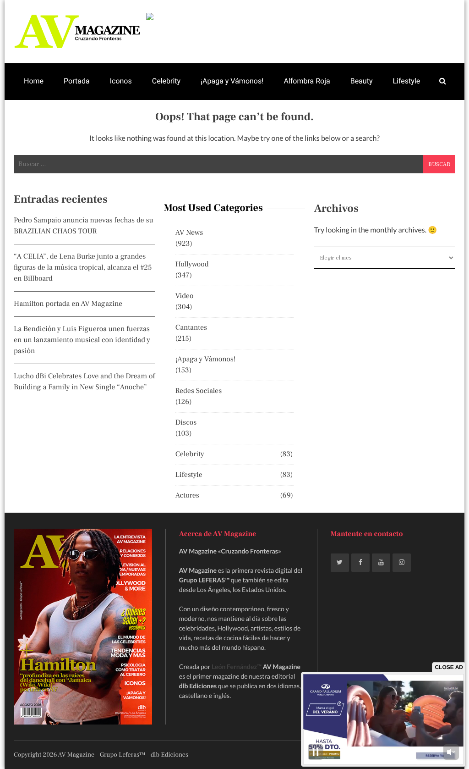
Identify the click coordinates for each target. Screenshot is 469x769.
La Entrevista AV (50, 116)
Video (184, 296)
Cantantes (191, 327)
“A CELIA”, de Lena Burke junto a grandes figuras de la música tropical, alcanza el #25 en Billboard (83, 267)
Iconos (121, 81)
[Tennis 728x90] (300, 16)
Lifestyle (406, 81)
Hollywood (192, 264)
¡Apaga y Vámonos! (232, 81)
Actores (187, 495)
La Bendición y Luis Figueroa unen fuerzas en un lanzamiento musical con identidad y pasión (82, 340)
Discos (186, 422)
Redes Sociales (198, 391)
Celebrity (166, 81)
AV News (189, 233)
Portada (77, 81)
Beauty (361, 81)
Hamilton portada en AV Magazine (68, 304)
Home (34, 81)
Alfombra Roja (307, 81)
